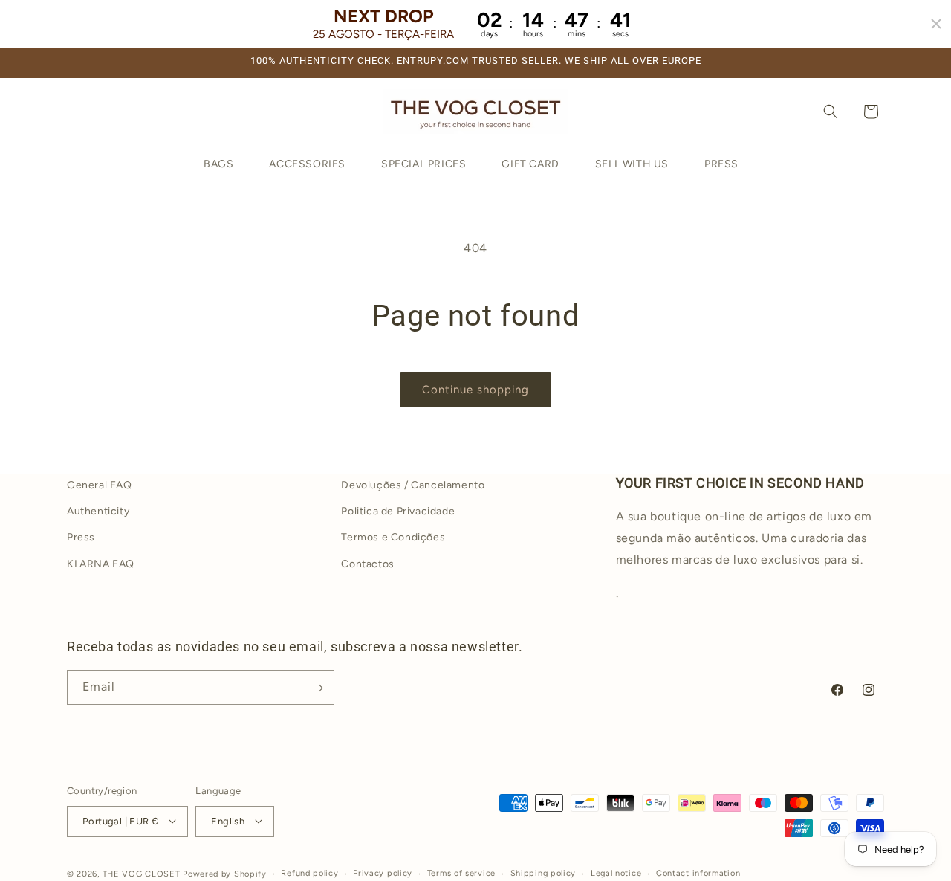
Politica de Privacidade (398, 511)
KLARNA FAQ (100, 563)
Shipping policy (543, 872)
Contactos (367, 563)
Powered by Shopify (225, 873)
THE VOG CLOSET (142, 873)
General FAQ (99, 485)
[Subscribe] (317, 688)
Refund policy (309, 872)
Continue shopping (475, 389)
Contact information (698, 872)
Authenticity (98, 511)
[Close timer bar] (936, 24)
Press (81, 537)
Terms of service (461, 872)
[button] (830, 111)
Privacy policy (382, 872)
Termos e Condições (393, 537)
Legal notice (616, 872)
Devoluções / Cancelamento (412, 485)
